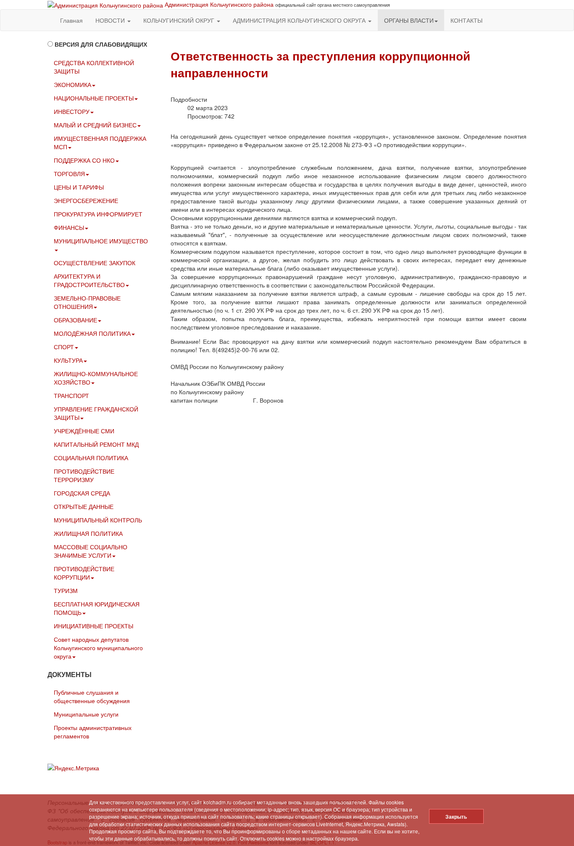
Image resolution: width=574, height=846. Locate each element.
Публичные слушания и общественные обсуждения (92, 696)
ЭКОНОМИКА (72, 84)
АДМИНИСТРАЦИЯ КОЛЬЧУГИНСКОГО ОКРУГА (300, 20)
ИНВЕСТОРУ (72, 111)
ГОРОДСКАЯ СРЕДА (82, 493)
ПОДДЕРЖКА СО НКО (84, 160)
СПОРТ (64, 347)
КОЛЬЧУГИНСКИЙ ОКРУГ (179, 20)
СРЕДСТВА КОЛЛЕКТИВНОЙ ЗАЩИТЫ (94, 66)
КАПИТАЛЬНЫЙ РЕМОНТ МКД (96, 444)
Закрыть (456, 816)
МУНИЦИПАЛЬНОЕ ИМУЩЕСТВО (101, 241)
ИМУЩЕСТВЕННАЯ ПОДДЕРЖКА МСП (100, 142)
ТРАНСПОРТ (71, 395)
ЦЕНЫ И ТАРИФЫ (79, 187)
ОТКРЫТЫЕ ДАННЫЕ (83, 506)
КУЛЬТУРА (68, 360)
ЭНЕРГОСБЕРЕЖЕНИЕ (86, 200)
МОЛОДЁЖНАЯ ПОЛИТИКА (92, 333)
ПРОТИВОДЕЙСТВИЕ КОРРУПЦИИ (84, 572)
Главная (71, 20)
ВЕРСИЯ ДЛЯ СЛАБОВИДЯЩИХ (101, 44)
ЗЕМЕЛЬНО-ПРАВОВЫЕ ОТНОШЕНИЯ (87, 302)
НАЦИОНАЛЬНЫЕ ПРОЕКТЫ (94, 98)
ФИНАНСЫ (69, 227)
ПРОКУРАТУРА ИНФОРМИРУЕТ (98, 214)
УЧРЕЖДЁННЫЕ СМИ (84, 431)
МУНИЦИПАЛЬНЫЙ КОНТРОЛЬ (98, 520)
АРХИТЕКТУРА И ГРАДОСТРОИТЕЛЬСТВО (89, 280)
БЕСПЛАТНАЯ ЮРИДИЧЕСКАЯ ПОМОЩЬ (97, 608)
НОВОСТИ (110, 20)
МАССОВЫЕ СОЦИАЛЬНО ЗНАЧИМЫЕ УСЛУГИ (90, 551)
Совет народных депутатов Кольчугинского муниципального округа (98, 647)
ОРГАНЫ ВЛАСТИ (409, 20)
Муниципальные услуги (86, 714)
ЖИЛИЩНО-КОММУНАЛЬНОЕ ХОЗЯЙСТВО (96, 377)
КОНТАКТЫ (466, 20)
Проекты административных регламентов (93, 731)
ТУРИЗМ (66, 590)
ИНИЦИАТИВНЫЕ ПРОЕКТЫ (93, 626)
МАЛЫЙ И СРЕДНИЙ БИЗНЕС (95, 125)
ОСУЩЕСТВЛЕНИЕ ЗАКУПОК (94, 262)
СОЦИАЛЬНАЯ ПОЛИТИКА (91, 457)
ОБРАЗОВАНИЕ (75, 320)
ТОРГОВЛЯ (69, 173)
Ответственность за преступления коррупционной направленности (320, 64)
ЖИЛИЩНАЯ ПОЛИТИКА (88, 533)
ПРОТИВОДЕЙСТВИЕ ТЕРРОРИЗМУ (84, 475)
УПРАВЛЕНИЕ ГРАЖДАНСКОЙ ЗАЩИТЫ (96, 413)
